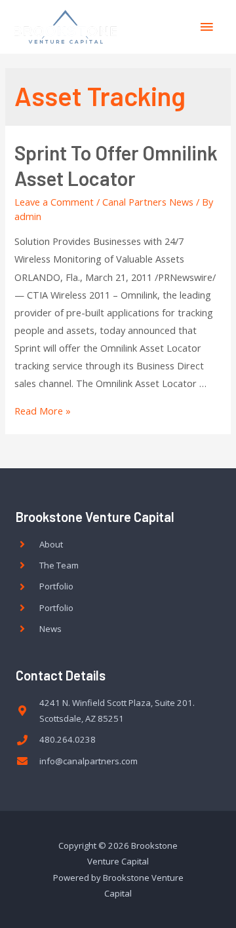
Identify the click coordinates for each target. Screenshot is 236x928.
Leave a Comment (54, 201)
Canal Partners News (147, 201)
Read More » (42, 410)
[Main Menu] (206, 27)
